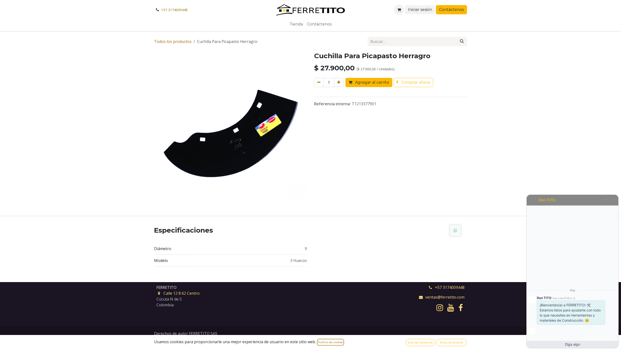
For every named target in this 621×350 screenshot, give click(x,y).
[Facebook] (461, 308)
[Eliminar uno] (319, 82)
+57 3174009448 (174, 10)
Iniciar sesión (420, 9)
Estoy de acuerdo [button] (451, 342)
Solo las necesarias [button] (420, 342)
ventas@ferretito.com (445, 297)
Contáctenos (451, 9)
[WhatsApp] (455, 230)
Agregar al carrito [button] (371, 82)
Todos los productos (173, 41)
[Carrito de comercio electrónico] (399, 10)
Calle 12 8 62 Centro (181, 293)
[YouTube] (450, 308)
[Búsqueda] (462, 41)
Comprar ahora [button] (415, 82)
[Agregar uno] (338, 82)
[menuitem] (296, 24)
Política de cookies (330, 342)
